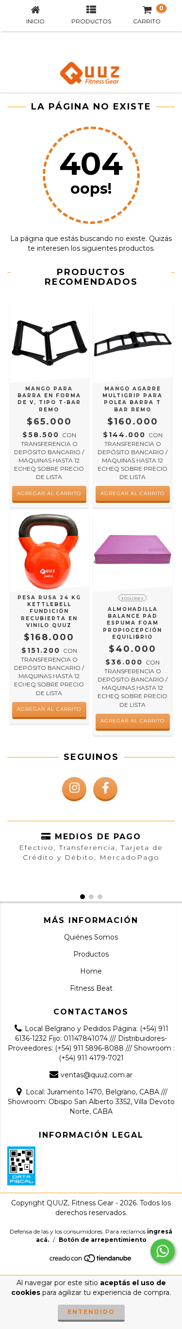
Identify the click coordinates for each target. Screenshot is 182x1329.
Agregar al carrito (49, 709)
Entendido (91, 1311)
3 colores (132, 598)
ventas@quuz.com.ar (96, 1075)
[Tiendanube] (91, 1261)
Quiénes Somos (91, 937)
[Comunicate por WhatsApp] (162, 1251)
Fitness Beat (91, 988)
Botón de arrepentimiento (103, 1239)
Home (91, 971)
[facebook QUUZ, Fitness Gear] (105, 789)
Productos (91, 954)
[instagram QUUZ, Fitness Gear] (74, 789)
